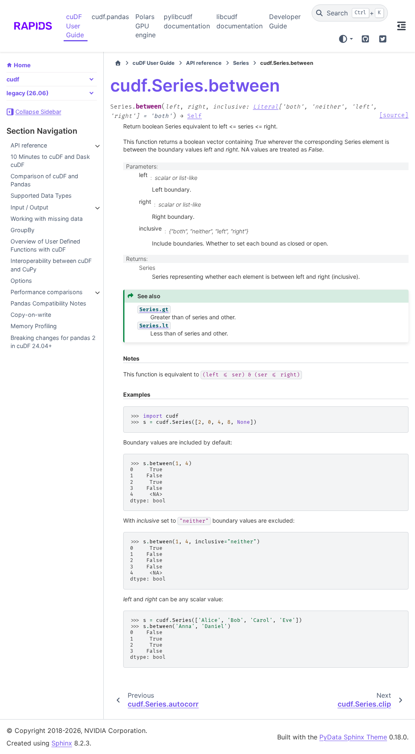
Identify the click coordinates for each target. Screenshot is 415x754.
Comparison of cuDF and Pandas (44, 180)
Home (22, 65)
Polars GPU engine (145, 26)
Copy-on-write (31, 314)
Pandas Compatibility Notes (48, 303)
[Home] (118, 63)
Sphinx (61, 743)
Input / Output (29, 207)
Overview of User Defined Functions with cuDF (45, 245)
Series (241, 63)
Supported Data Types (41, 195)
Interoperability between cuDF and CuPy (51, 264)
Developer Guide (285, 21)
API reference (29, 145)
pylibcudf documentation (187, 21)
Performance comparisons (47, 291)
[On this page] (401, 26)
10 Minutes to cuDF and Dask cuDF (50, 160)
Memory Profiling (34, 326)
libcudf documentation (239, 21)
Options (21, 280)
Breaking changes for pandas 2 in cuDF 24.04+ (53, 341)
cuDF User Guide (75, 26)
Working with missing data (47, 218)
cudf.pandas (110, 17)
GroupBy (22, 229)
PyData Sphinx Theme (353, 737)
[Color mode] (345, 39)
